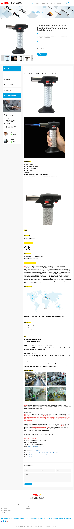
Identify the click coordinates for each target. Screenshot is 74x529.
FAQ (54, 3)
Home (28, 3)
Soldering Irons (7, 79)
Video (51, 3)
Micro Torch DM (61, 504)
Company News (18, 504)
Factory (27, 506)
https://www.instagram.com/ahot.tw (36, 456)
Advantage (28, 508)
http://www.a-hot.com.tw (36, 450)
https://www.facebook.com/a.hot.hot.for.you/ (37, 454)
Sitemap (42, 526)
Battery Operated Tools (9, 84)
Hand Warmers (7, 90)
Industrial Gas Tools (8, 74)
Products (32, 3)
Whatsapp (14, 134)
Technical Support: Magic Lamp (51, 526)
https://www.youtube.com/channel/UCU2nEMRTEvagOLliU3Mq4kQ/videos (44, 452)
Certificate (28, 504)
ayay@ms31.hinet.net (39, 446)
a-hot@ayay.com (31, 446)
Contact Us (59, 3)
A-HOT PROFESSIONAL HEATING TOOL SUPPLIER (37, 498)
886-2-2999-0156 (9, 116)
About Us (37, 3)
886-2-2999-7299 (9, 115)
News (47, 3)
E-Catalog (43, 3)
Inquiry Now (43, 54)
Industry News (18, 506)
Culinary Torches (13, 19)
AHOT (71, 504)
